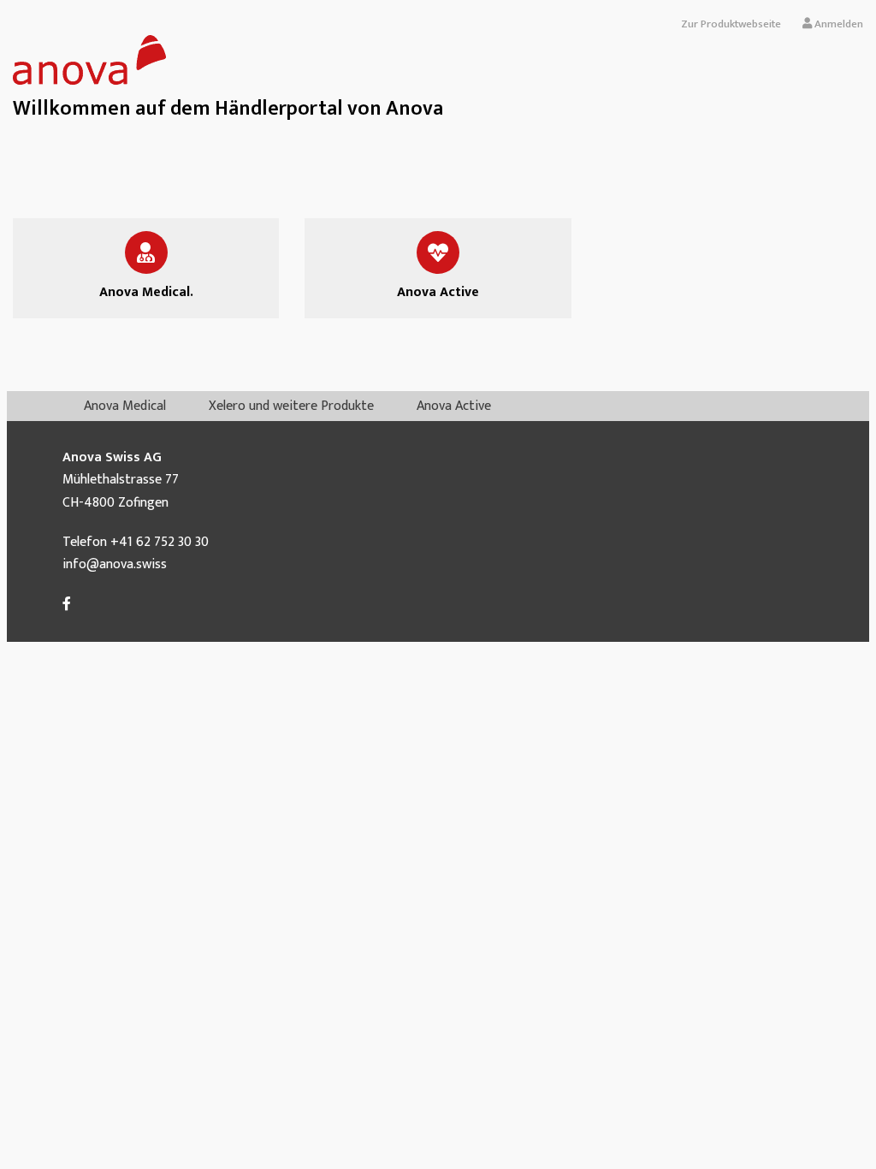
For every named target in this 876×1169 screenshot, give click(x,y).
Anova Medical (125, 406)
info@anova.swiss (114, 564)
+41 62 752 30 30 (159, 542)
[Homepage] (90, 80)
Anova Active (454, 406)
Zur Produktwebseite (731, 24)
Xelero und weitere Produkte (291, 406)
